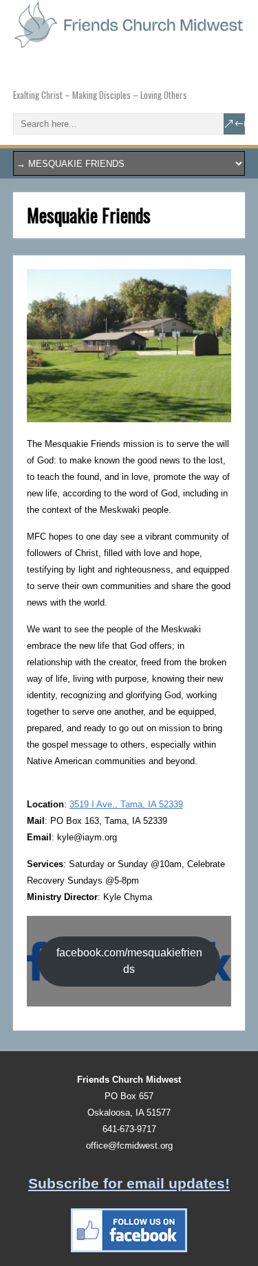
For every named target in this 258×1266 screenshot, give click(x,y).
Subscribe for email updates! (129, 1183)
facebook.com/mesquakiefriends (129, 961)
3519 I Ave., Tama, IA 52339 (126, 804)
